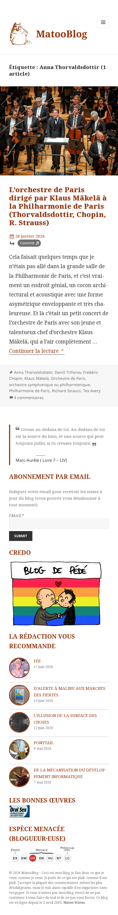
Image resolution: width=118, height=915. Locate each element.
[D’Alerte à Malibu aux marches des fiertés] (19, 695)
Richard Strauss (66, 390)
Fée (37, 661)
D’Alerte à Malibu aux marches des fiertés (69, 691)
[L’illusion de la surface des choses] (19, 722)
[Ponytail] (19, 749)
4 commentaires (29, 397)
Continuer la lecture (36, 351)
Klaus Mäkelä (36, 378)
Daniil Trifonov (68, 372)
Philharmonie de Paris (29, 390)
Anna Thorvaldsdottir (33, 372)
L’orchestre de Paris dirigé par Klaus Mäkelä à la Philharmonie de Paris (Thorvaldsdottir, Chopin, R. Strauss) (58, 206)
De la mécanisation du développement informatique (70, 773)
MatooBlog (61, 33)
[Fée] (19, 668)
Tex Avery (91, 390)
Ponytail (44, 742)
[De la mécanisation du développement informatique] (19, 776)
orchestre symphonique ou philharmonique (49, 384)
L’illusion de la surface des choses (65, 719)
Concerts (27, 243)
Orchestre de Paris (68, 378)
